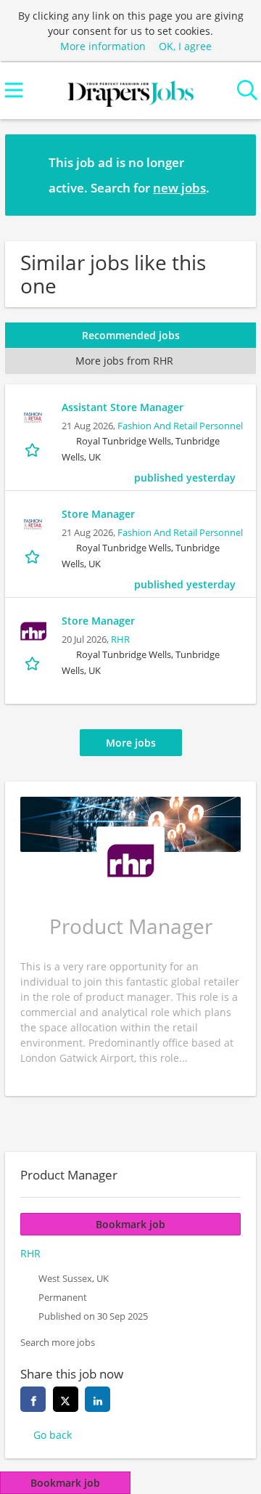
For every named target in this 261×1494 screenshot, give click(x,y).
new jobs (179, 187)
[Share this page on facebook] (33, 1399)
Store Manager (98, 514)
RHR (120, 639)
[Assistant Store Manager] (33, 417)
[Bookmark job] (34, 449)
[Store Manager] (33, 524)
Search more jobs (57, 1342)
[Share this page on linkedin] (97, 1399)
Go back (52, 1435)
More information (103, 46)
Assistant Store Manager (122, 407)
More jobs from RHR (124, 361)
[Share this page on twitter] (65, 1399)
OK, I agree (185, 46)
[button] (233, 174)
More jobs (131, 743)
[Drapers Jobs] (130, 90)
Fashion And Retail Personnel (180, 426)
